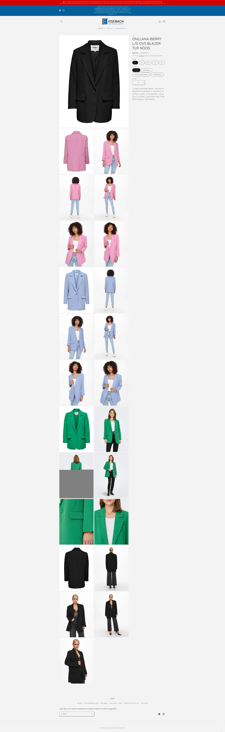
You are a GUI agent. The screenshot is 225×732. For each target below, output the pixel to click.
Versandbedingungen (91, 703)
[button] (61, 21)
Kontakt (79, 703)
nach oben (144, 703)
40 (156, 63)
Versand (141, 55)
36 (149, 63)
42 (163, 63)
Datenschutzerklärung (131, 703)
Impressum (113, 703)
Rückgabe (104, 703)
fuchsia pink (158, 75)
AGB (120, 703)
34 (143, 63)
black (137, 70)
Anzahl (134, 79)
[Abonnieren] (92, 714)
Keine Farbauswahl (142, 75)
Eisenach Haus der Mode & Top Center (114, 728)
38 (136, 63)
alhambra (147, 70)
